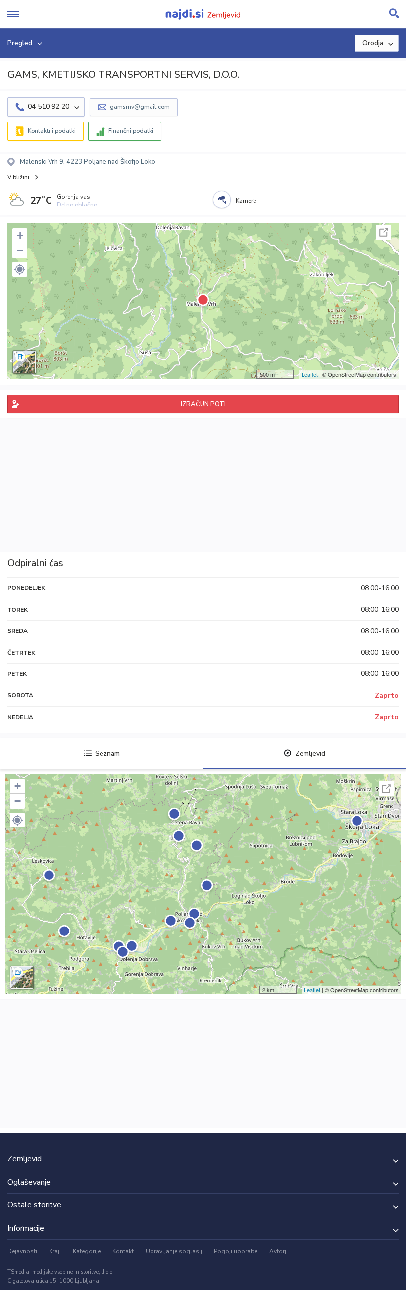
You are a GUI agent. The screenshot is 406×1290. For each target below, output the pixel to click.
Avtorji (278, 1251)
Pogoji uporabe (235, 1251)
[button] (19, 269)
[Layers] (24, 362)
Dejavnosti (22, 1251)
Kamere (246, 201)
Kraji (55, 1251)
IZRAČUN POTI (203, 404)
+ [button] (20, 235)
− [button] (20, 250)
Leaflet (310, 374)
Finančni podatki (130, 131)
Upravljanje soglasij (174, 1251)
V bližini (18, 177)
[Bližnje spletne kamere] (222, 199)
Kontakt (123, 1251)
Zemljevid (310, 753)
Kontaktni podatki (52, 131)
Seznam (107, 753)
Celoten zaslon (383, 232)
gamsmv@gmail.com (140, 107)
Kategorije (87, 1251)
